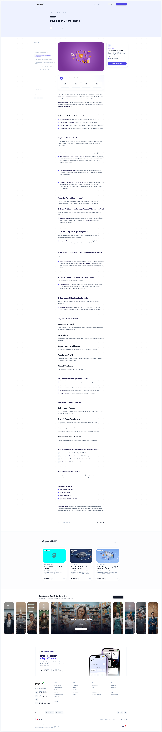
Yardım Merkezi (95, 685)
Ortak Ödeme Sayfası (58, 694)
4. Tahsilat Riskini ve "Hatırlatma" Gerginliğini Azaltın (44, 66)
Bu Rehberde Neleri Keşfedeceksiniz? (42, 46)
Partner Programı (114, 694)
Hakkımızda (113, 685)
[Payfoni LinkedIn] (121, 712)
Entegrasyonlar (86, 4)
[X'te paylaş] (35, 98)
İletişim (98, 4)
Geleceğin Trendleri (38, 89)
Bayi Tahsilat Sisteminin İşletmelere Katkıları (43, 75)
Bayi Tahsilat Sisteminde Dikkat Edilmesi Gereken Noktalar (44, 82)
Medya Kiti (113, 689)
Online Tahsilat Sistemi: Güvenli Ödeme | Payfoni (81, 567)
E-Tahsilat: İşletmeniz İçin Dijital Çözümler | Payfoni (107, 567)
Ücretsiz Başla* (121, 4)
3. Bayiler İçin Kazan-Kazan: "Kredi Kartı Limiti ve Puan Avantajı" (45, 63)
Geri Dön (102, 522)
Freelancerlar (75, 685)
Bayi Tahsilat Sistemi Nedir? (40, 49)
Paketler (79, 4)
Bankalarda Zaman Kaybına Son (40, 86)
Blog (93, 4)
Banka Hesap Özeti (58, 687)
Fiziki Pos (56, 701)
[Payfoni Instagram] (118, 712)
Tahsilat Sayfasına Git (117, 63)
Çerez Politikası (124, 719)
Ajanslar (74, 687)
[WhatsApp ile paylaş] (41, 98)
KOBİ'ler (75, 694)
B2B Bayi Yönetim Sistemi (59, 696)
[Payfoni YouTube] (125, 712)
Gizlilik (114, 719)
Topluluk (93, 689)
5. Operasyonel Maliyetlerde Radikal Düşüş (42, 69)
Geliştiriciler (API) (95, 692)
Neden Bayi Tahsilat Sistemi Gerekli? (41, 52)
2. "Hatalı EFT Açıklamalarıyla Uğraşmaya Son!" (43, 59)
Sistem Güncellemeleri (96, 694)
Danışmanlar (75, 692)
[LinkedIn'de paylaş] (38, 98)
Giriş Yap (112, 4)
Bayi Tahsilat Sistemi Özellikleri (40, 72)
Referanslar (113, 687)
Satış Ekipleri (75, 689)
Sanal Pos (56, 699)
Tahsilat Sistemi (57, 685)
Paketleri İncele (118, 597)
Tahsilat (65, 12)
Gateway (56, 692)
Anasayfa (52, 12)
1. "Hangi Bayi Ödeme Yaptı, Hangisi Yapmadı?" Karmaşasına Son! (43, 56)
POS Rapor (56, 689)
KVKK (118, 719)
